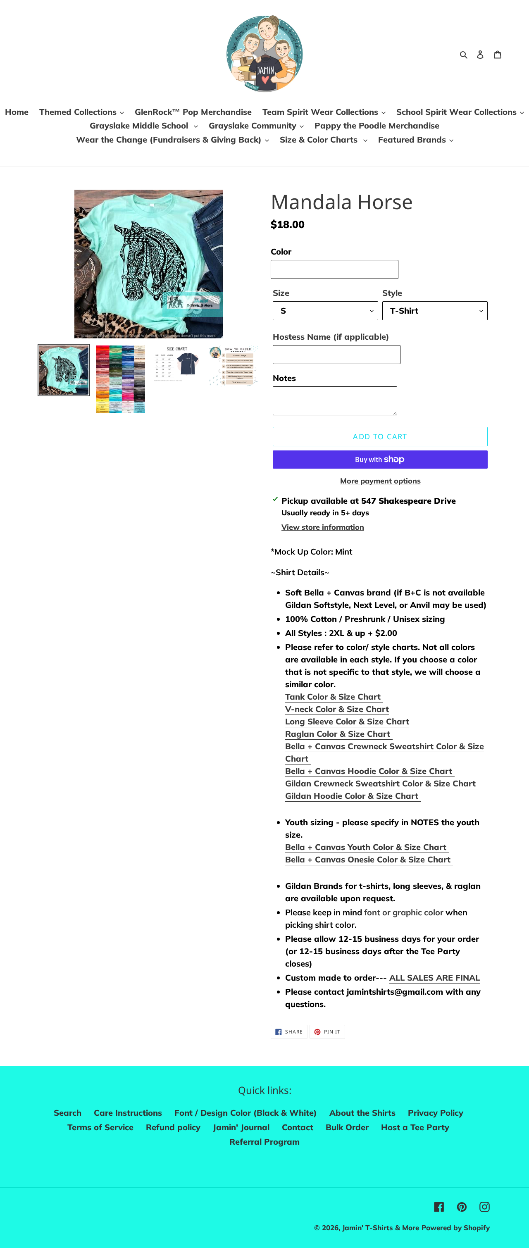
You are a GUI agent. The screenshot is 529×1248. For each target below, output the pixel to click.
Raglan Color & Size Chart (339, 734)
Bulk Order (347, 1127)
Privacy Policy (435, 1112)
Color (281, 251)
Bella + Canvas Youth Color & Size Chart (367, 847)
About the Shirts (362, 1112)
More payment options (380, 481)
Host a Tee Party (415, 1127)
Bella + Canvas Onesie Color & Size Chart (369, 859)
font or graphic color (403, 912)
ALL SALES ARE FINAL (434, 977)
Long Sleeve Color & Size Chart (347, 721)
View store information (322, 527)
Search (67, 1112)
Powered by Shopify (456, 1227)
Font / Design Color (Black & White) (245, 1112)
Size (281, 293)
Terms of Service (100, 1127)
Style (392, 293)
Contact (297, 1127)
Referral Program (264, 1141)
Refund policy (173, 1127)
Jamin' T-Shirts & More (380, 1227)
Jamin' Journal (241, 1127)
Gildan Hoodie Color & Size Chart (353, 796)
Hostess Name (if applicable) (331, 336)
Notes (284, 378)
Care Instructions (128, 1112)
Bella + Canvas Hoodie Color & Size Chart (370, 771)
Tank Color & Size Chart (334, 696)
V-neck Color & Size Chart (337, 709)
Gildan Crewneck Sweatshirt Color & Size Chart (381, 783)
